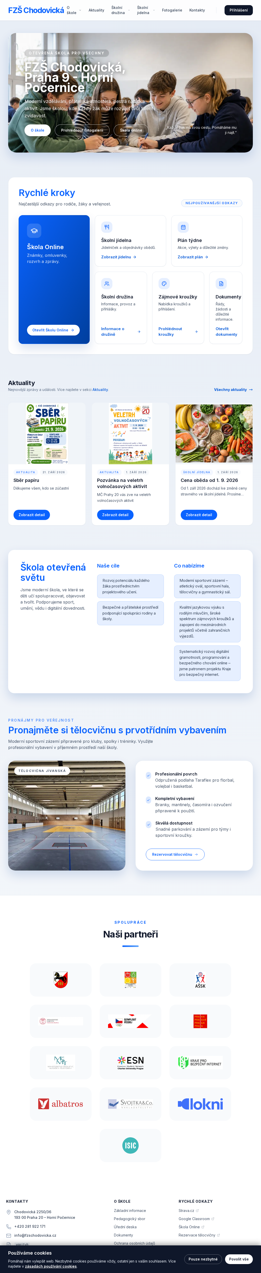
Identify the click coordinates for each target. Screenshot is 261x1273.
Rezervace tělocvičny (199, 1235)
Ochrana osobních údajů (134, 1243)
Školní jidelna (143, 10)
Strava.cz (189, 1210)
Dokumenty (123, 1235)
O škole (71, 10)
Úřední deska (125, 1227)
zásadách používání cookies (51, 1266)
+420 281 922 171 (29, 1226)
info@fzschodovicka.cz (35, 1235)
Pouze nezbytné (203, 1259)
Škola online (131, 130)
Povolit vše (239, 1259)
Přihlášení (239, 10)
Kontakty (197, 10)
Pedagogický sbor (129, 1219)
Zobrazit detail (32, 515)
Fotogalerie (172, 10)
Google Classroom (196, 1219)
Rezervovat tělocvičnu (172, 854)
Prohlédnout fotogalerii (82, 130)
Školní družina (118, 10)
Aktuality (96, 10)
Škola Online (191, 1227)
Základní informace (130, 1210)
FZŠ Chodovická (36, 10)
